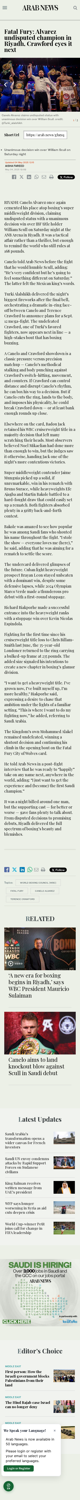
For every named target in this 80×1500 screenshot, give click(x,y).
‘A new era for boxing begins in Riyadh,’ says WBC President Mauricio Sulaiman (39, 985)
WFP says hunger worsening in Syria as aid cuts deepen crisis (25, 1208)
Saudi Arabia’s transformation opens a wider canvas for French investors (25, 1140)
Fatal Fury (16, 891)
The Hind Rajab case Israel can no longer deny (27, 1404)
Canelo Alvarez (45, 891)
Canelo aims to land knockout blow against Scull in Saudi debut (36, 1066)
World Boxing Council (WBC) (38, 882)
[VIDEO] (40, 948)
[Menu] (5, 7)
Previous (5, 84)
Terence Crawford (22, 899)
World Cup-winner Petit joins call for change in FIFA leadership (25, 1228)
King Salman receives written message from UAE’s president (23, 1187)
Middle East (13, 1366)
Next (74, 84)
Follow (68, 177)
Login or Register (18, 1468)
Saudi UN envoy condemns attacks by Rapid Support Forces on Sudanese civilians (27, 1165)
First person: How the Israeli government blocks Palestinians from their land (27, 1378)
